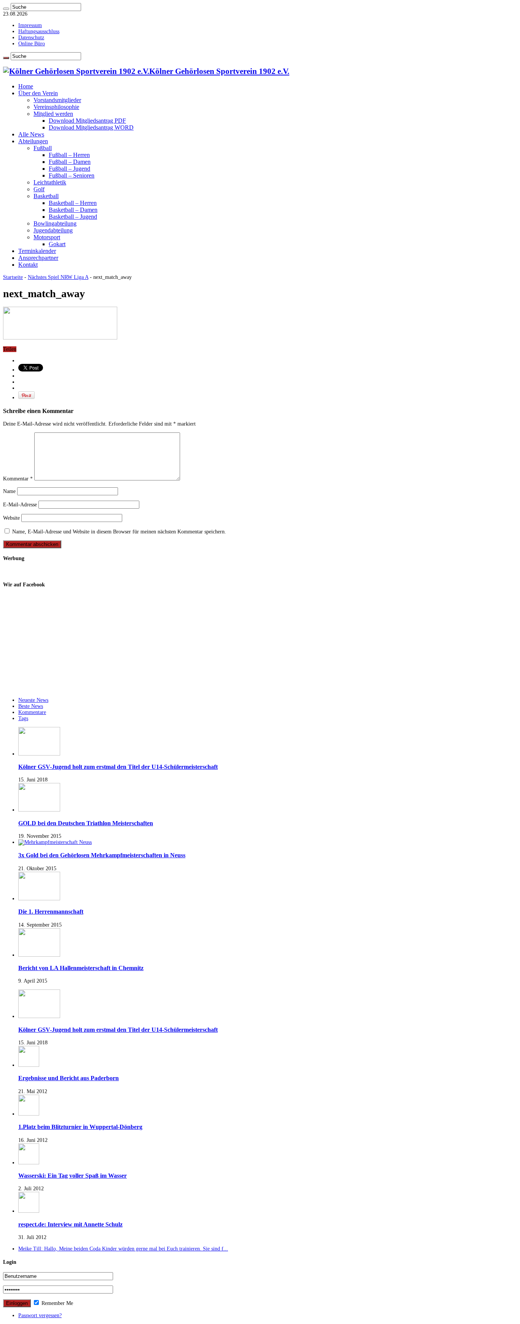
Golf (39, 189)
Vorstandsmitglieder (57, 100)
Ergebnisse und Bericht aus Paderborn (68, 1078)
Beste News (30, 706)
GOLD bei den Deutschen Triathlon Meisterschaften (85, 823)
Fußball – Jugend (69, 168)
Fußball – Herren (69, 155)
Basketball (46, 196)
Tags (23, 718)
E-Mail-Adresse (20, 505)
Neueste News (33, 700)
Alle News (31, 134)
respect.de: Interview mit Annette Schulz (70, 1224)
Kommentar (18, 479)
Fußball (42, 148)
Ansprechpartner (38, 258)
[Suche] (6, 9)
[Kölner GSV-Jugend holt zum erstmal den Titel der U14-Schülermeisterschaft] (39, 1016)
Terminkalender (37, 251)
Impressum (30, 25)
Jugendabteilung (53, 230)
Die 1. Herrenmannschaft (50, 911)
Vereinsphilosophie (56, 107)
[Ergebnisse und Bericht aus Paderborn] (28, 1065)
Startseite (13, 277)
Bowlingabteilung (55, 223)
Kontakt (28, 264)
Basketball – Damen (73, 210)
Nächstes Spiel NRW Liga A (58, 277)
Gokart (57, 244)
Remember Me (56, 1303)
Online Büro (31, 43)
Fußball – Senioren (71, 175)
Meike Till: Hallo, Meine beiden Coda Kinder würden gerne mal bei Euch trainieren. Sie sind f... (123, 1249)
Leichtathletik (49, 182)
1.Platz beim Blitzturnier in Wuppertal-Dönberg (80, 1126)
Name (9, 491)
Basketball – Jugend (73, 216)
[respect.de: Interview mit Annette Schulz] (28, 1211)
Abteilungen (33, 141)
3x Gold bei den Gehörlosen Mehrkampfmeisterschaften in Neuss (101, 855)
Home (25, 86)
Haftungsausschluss (38, 31)
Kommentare (32, 712)
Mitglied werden (53, 113)
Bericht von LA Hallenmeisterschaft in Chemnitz (81, 968)
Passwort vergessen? (40, 1315)
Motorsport (46, 237)
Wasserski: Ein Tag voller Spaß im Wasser (72, 1175)
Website (11, 518)
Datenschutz (31, 37)
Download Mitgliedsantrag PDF (87, 120)
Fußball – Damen (70, 161)
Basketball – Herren (73, 203)
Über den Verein (38, 93)
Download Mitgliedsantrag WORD (91, 127)
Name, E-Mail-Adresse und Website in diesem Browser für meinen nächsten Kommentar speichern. (119, 532)
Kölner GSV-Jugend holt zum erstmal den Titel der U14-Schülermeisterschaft (118, 766)
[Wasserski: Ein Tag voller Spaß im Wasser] (28, 1163)
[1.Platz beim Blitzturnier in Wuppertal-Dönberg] (28, 1114)
